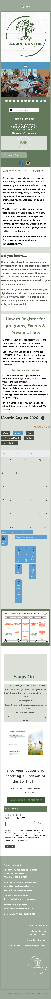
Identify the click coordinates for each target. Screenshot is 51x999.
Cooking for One (32, 573)
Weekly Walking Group (24, 537)
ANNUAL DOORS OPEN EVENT (13, 532)
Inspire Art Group (32, 556)
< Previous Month (11, 438)
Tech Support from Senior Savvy (18, 593)
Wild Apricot (23, 993)
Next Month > (9, 443)
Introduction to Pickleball (18, 556)
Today (29, 438)
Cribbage (18, 571)
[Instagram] (28, 163)
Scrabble (4, 542)
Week (5, 433)
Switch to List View (41, 426)
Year (30, 433)
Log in (27, 6)
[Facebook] (21, 163)
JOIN (24, 142)
